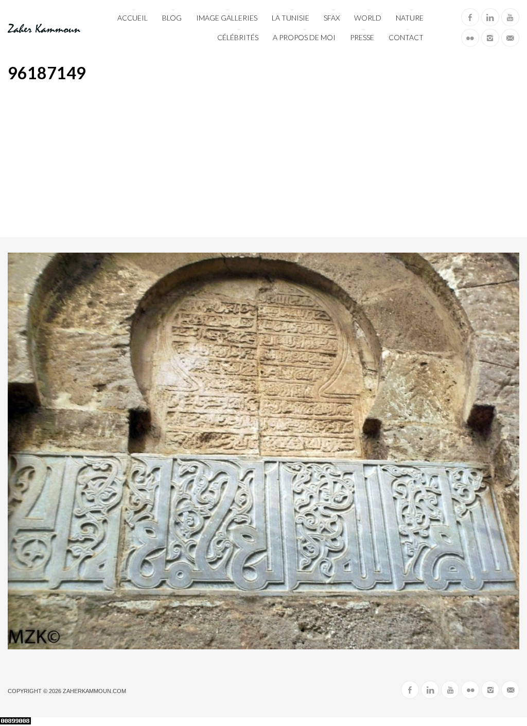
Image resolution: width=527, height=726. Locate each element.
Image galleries (226, 17)
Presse (362, 37)
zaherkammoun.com (94, 691)
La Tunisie (290, 17)
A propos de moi (304, 37)
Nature (410, 17)
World (367, 17)
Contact (406, 37)
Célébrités (237, 37)
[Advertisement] (263, 160)
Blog (172, 17)
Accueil (132, 17)
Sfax (332, 17)
